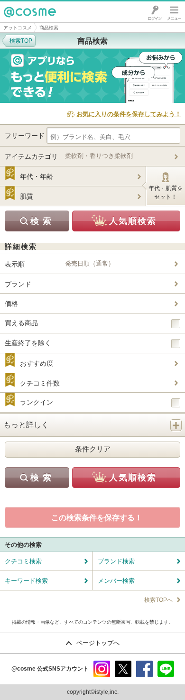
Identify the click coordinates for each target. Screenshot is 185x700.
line (165, 669)
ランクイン (36, 402)
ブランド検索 (116, 561)
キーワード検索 (26, 580)
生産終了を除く (28, 343)
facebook (144, 669)
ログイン (155, 11)
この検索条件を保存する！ (96, 518)
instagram (101, 669)
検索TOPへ (158, 600)
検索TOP (20, 40)
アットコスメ (17, 27)
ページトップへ (98, 642)
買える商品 (21, 323)
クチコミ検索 (23, 561)
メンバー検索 (116, 580)
